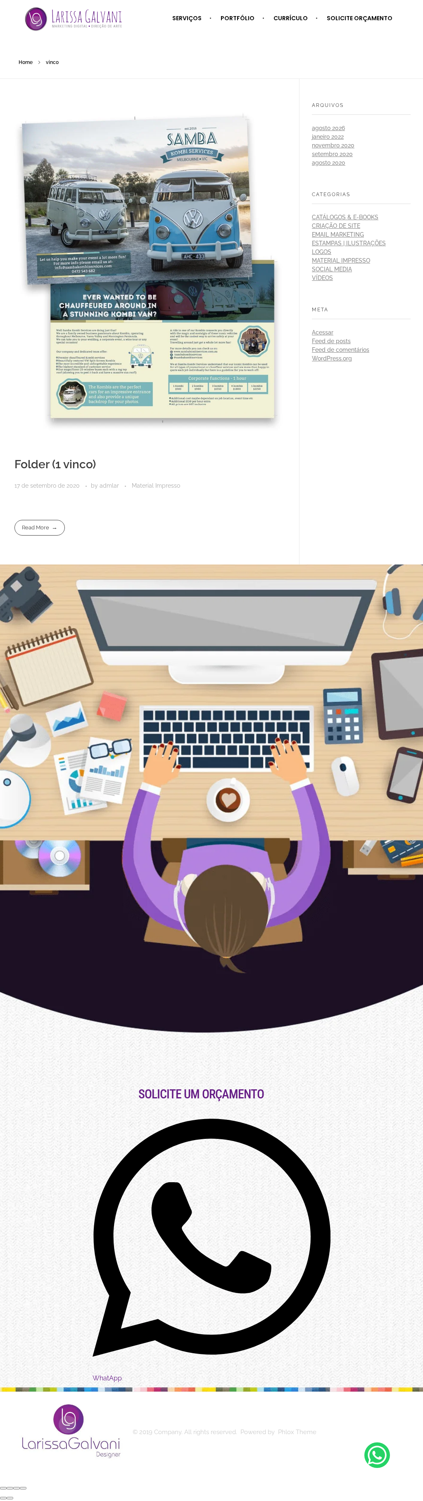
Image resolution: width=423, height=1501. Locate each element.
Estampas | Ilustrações (349, 243)
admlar (110, 485)
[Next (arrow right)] (10, 1498)
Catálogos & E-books (345, 217)
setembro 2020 (332, 154)
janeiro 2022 (328, 136)
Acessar (322, 332)
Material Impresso (156, 485)
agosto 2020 (328, 162)
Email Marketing (338, 234)
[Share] (10, 1488)
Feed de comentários (340, 349)
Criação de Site (336, 226)
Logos (321, 252)
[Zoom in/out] (23, 1488)
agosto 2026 (328, 128)
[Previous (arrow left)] (3, 1498)
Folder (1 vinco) (55, 464)
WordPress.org (332, 358)
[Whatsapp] (377, 1455)
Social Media (332, 269)
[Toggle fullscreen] (16, 1488)
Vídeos (322, 278)
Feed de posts (331, 341)
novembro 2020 (333, 145)
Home (26, 62)
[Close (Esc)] (3, 1488)
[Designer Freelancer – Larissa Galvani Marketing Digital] (69, 1431)
